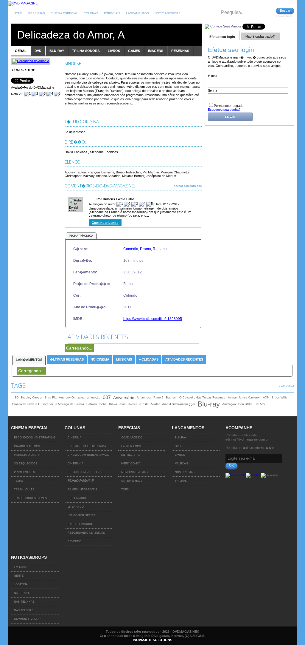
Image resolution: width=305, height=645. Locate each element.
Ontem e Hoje (131, 480)
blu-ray (56, 51)
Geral (21, 51)
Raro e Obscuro (80, 524)
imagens (155, 51)
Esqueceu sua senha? (224, 109)
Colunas (91, 13)
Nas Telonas (23, 610)
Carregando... (79, 348)
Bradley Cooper (31, 397)
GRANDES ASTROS (27, 446)
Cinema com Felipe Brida (87, 446)
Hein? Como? (131, 463)
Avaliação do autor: (102, 204)
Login (230, 116)
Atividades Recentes (184, 359)
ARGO (143, 404)
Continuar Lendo (105, 222)
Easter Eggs (131, 446)
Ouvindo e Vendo (27, 619)
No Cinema (100, 359)
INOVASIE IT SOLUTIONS (152, 640)
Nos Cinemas (184, 472)
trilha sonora (86, 51)
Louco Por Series (81, 515)
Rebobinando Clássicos (86, 532)
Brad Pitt (51, 397)
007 (107, 397)
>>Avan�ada (284, 16)
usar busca (286, 385)
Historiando (77, 498)
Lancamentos (137, 13)
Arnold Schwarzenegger (178, 404)
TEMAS (19, 480)
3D (16, 397)
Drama (145, 249)
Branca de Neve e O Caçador (32, 404)
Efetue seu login (222, 37)
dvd (38, 51)
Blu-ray (208, 404)
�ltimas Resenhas (67, 359)
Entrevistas (130, 454)
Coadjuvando (131, 437)
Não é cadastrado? (260, 36)
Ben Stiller (245, 404)
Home (18, 13)
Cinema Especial (64, 13)
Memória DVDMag (134, 472)
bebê (103, 404)
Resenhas (36, 13)
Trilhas (181, 480)
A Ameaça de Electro (69, 404)
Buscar (285, 10)
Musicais (124, 359)
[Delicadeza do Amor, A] (30, 61)
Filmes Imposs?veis (82, 489)
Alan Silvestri (128, 404)
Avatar (155, 404)
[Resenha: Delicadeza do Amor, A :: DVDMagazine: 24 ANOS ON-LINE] (23, 3)
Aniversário (123, 397)
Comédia (130, 249)
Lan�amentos (29, 359)
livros (114, 51)
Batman (91, 404)
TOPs (125, 489)
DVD (178, 446)
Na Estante (22, 593)
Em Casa (20, 567)
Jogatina (21, 584)
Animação (229, 404)
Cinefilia (74, 437)
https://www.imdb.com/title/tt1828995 (152, 319)
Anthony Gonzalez (72, 397)
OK (231, 465)
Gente (19, 575)
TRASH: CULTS (24, 489)
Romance (161, 249)
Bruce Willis (279, 397)
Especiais (112, 13)
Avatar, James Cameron (244, 397)
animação (93, 397)
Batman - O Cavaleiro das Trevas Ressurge (195, 397)
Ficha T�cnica (81, 235)
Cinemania (75, 463)
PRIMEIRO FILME (25, 472)
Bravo (113, 404)
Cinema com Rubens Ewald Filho (88, 456)
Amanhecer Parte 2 (150, 397)
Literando (76, 506)
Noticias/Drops (167, 13)
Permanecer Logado (228, 105)
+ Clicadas (148, 359)
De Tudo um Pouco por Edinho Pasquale (86, 474)
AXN (266, 397)
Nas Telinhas (24, 601)
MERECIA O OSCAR (27, 454)
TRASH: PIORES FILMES (30, 498)
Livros (180, 454)
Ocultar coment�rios (188, 185)
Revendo (74, 541)
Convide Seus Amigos (226, 26)
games (134, 51)
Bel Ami (260, 404)
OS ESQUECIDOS (25, 463)
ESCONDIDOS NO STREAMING (34, 437)
